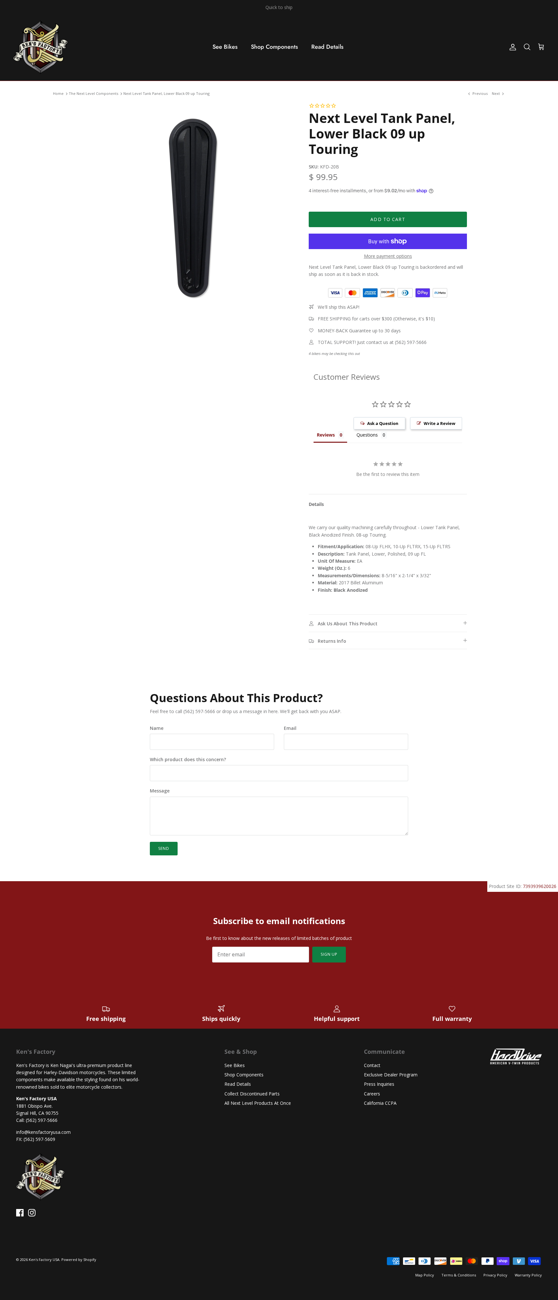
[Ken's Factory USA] (40, 47)
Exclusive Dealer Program (391, 1075)
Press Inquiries (379, 1084)
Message (160, 791)
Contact (372, 1065)
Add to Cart (387, 219)
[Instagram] (32, 1212)
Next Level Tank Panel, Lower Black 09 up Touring (166, 93)
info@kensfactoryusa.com (43, 1132)
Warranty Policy (528, 1275)
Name (156, 728)
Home (58, 93)
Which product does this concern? (188, 759)
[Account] (511, 47)
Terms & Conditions (458, 1275)
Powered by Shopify (78, 1259)
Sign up (329, 954)
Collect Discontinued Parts (252, 1094)
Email (290, 728)
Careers (372, 1094)
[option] (192, 204)
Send (163, 848)
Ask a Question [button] (382, 423)
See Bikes (225, 47)
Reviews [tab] (326, 435)
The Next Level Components (93, 93)
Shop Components (274, 47)
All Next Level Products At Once (257, 1103)
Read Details (327, 47)
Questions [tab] (367, 435)
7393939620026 (539, 886)
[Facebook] (20, 1212)
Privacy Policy (495, 1275)
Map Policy (424, 1275)
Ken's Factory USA (44, 1259)
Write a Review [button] (439, 423)
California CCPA (380, 1103)
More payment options (388, 256)
